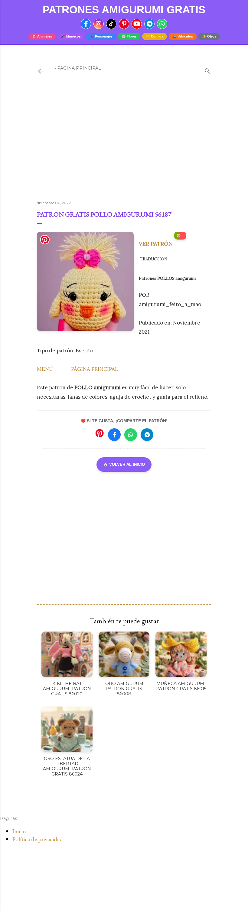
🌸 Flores (129, 36)
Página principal (79, 68)
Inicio (19, 831)
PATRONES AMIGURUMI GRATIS (124, 9)
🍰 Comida (154, 36)
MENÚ (45, 369)
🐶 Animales (42, 36)
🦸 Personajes (101, 36)
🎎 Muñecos (71, 36)
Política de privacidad (37, 839)
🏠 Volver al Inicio (124, 464)
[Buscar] (207, 70)
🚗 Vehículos (182, 36)
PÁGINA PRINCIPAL (94, 369)
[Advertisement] (124, 143)
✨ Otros (209, 36)
